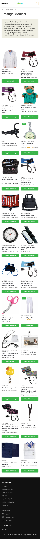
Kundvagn (8, 520)
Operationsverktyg (8, 213)
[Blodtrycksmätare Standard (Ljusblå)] (29, 269)
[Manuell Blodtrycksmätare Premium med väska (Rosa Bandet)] (10, 412)
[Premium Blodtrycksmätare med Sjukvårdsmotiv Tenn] (29, 375)
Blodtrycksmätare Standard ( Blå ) (27, 181)
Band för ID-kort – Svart (28, 425)
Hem (3, 9)
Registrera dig (9, 517)
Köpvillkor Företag (8, 499)
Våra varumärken (7, 489)
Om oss (4, 486)
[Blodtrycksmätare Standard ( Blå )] (29, 166)
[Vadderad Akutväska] (29, 202)
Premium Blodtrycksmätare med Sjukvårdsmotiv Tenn (28, 391)
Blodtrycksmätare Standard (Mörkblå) (8, 284)
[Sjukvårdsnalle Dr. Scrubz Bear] (29, 95)
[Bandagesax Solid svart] (10, 130)
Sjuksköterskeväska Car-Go (9, 180)
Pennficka (5, 351)
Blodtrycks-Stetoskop (9, 350)
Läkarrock (5, 69)
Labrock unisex (6, 71)
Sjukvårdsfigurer (26, 105)
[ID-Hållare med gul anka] (10, 375)
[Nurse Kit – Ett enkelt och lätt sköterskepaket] (10, 339)
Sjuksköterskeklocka (28, 141)
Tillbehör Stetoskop (8, 245)
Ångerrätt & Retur (7, 492)
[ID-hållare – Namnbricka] (29, 339)
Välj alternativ (10, 81)
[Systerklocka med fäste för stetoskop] (10, 235)
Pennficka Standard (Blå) (29, 463)
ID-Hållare (24, 350)
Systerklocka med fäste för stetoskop (10, 248)
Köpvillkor (5, 495)
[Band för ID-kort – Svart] (29, 412)
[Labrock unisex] (10, 59)
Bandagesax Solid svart (9, 143)
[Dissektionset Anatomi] (10, 202)
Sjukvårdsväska (7, 177)
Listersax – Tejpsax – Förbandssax (8, 318)
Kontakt (4, 529)
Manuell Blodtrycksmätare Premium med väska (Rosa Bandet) (10, 428)
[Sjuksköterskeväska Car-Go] (10, 166)
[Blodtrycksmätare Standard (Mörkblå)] (10, 269)
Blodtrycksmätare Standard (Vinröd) (27, 74)
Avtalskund (5, 505)
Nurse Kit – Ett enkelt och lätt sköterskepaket (10, 354)
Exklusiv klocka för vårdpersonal (27, 144)
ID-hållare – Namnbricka (28, 352)
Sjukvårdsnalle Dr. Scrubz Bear (29, 108)
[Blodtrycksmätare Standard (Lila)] (10, 95)
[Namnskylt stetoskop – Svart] (29, 235)
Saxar (3, 141)
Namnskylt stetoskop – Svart (28, 248)
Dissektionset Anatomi (9, 215)
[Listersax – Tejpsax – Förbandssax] (10, 305)
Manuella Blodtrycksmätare (27, 178)
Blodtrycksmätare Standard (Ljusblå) (27, 284)
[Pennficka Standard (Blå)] (29, 450)
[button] (36, 3)
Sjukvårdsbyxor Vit (27, 318)
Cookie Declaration (8, 502)
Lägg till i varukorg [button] (29, 81)
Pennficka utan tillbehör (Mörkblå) (9, 463)
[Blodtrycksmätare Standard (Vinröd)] (29, 59)
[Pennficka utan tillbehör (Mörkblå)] (10, 450)
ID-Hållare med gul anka (9, 388)
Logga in (7, 514)
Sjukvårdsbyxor (26, 315)
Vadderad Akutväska (27, 215)
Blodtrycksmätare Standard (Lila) (7, 109)
